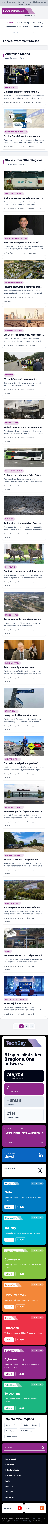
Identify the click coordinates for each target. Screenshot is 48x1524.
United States (11, 1436)
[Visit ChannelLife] (16, 1218)
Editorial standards (13, 1475)
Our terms (9, 1497)
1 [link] (21, 1026)
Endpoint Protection (13, 27)
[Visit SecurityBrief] (16, 1351)
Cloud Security (23, 23)
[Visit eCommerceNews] (16, 1251)
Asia (8, 1425)
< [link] (16, 1026)
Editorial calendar (12, 1470)
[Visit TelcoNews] (16, 1385)
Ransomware (38, 27)
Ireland (35, 1425)
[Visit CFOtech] (16, 1184)
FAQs (7, 1481)
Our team (9, 1492)
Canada (17, 1425)
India (26, 1425)
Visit (7, 1207)
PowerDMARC (36, 1521)
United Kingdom (27, 1431)
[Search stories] (43, 1447)
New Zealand (11, 1431)
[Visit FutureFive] (16, 1285)
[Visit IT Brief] (16, 1318)
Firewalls (26, 27)
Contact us (9, 1465)
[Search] (34, 32)
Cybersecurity (37, 23)
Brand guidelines (12, 1459)
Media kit (20, 1207)
